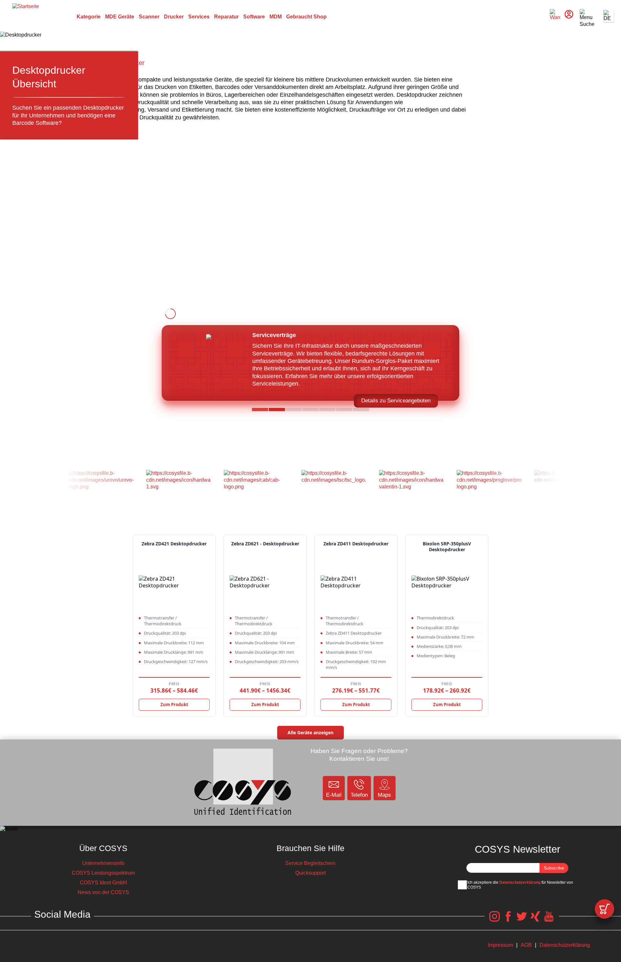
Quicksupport (310, 873)
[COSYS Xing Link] (535, 920)
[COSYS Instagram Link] (494, 920)
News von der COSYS (103, 892)
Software (254, 16)
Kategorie (89, 16)
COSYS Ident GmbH (103, 882)
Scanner (149, 16)
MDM (275, 16)
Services (199, 16)
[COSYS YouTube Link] (549, 920)
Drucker (174, 16)
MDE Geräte (119, 16)
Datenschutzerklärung (519, 882)
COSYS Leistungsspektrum (103, 873)
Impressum (500, 945)
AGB (526, 945)
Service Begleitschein (310, 863)
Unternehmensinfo (103, 863)
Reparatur (226, 16)
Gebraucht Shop (306, 16)
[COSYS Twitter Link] (522, 920)
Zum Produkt (174, 704)
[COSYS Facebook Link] (508, 920)
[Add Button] (604, 909)
